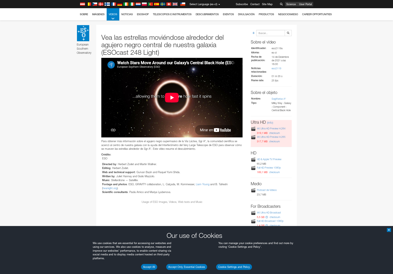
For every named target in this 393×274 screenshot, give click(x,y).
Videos (113, 14)
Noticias (127, 14)
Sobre (84, 14)
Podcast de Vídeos (267, 190)
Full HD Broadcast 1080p (270, 221)
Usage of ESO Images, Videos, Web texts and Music (172, 201)
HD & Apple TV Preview (269, 159)
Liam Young (202, 184)
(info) (270, 122)
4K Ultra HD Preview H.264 (271, 128)
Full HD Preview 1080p (269, 167)
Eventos (228, 14)
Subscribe (242, 4)
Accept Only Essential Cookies (186, 266)
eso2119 (276, 68)
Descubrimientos (207, 14)
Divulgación (246, 14)
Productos (266, 14)
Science (291, 4)
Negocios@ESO (288, 14)
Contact (255, 4)
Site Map (267, 4)
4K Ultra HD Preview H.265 (271, 136)
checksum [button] (274, 133)
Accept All (149, 266)
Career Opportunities (317, 14)
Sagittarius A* (279, 98)
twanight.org (110, 188)
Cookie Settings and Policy (234, 266)
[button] (266, 217)
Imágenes (98, 14)
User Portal (305, 4)
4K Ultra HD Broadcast (269, 212)
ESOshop (143, 14)
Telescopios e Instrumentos (172, 14)
